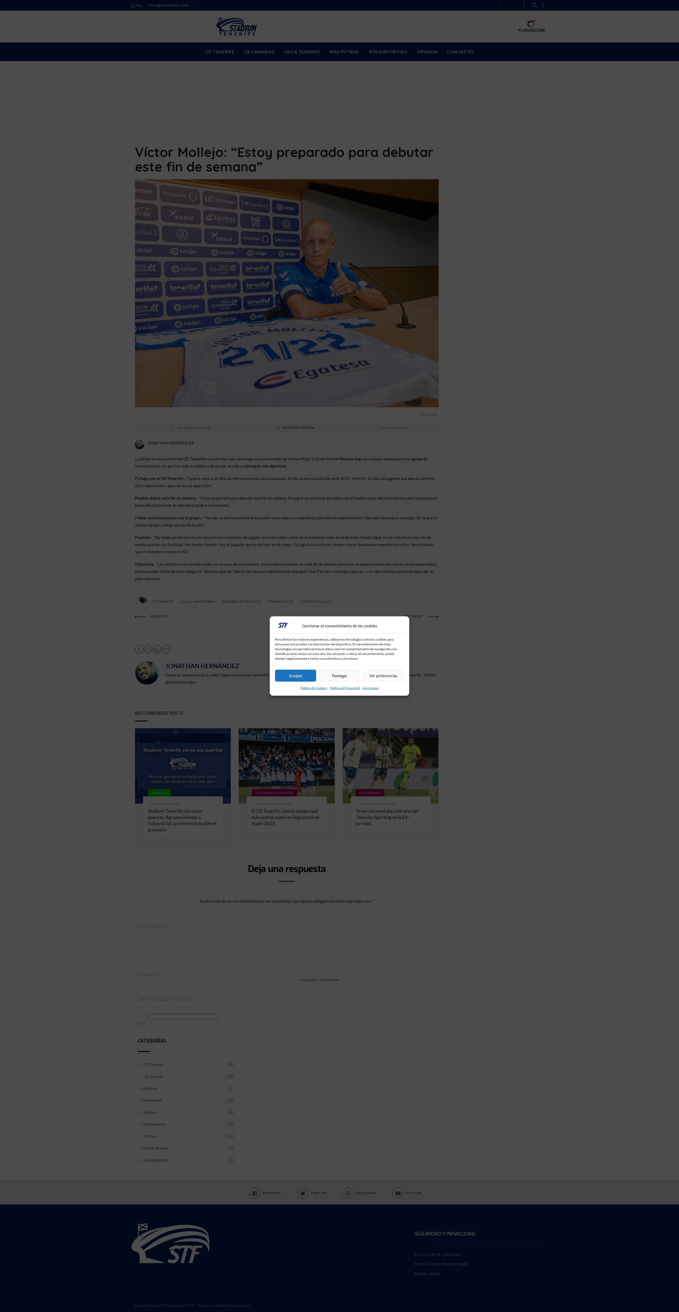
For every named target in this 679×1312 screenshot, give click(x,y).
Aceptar (295, 675)
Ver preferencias (383, 675)
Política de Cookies (314, 688)
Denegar (339, 675)
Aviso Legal (370, 688)
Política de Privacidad (345, 688)
